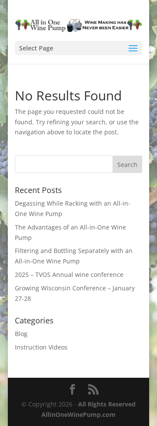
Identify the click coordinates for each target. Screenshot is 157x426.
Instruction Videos (41, 347)
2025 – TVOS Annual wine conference (69, 274)
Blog (21, 333)
